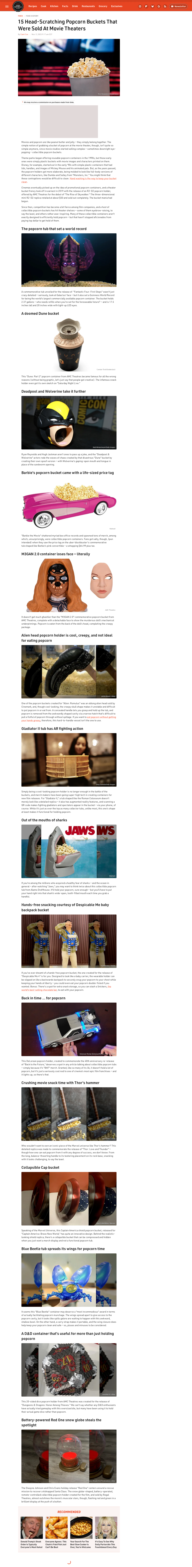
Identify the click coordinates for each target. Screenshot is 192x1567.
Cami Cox (24, 34)
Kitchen (54, 6)
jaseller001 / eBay (108, 1138)
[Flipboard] (146, 6)
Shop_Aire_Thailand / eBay (105, 1304)
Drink (75, 6)
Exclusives (116, 6)
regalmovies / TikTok (108, 966)
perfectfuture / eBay (108, 696)
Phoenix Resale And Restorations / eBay (100, 1481)
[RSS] (165, 6)
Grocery (103, 6)
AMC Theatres (110, 610)
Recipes (32, 6)
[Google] (159, 6)
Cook (43, 6)
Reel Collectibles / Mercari (106, 1223)
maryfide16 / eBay (108, 1394)
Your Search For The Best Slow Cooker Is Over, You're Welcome (80, 1544)
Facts (65, 6)
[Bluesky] (152, 6)
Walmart (112, 528)
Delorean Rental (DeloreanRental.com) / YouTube (97, 1054)
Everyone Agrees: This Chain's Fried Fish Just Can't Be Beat (55, 1544)
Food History (32, 16)
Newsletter (180, 6)
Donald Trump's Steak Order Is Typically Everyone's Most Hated (31, 1544)
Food (20, 16)
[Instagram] (140, 6)
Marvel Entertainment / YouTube (103, 285)
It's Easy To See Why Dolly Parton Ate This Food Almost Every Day (106, 1544)
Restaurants (88, 6)
